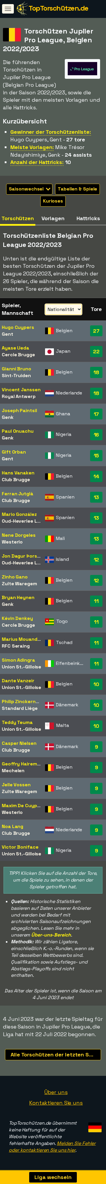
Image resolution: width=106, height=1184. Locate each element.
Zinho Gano (15, 577)
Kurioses (53, 201)
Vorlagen (53, 218)
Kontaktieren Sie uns (56, 1102)
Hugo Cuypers (18, 327)
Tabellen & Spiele (77, 189)
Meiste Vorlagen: (32, 147)
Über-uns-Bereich (51, 935)
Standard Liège (20, 708)
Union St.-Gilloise (21, 667)
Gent (7, 334)
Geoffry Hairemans (23, 764)
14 (96, 476)
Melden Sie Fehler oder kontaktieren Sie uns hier (52, 1146)
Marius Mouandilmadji (27, 639)
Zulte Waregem (19, 584)
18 (96, 372)
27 (96, 330)
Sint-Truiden (16, 375)
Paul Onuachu (18, 431)
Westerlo (12, 542)
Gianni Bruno (16, 369)
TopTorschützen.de (58, 8)
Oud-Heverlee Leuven (26, 521)
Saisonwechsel (27, 189)
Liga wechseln (53, 1177)
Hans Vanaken (18, 473)
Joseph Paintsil (19, 410)
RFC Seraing (16, 646)
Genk (8, 417)
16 (96, 434)
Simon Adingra (18, 660)
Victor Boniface (20, 847)
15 (96, 455)
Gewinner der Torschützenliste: (50, 131)
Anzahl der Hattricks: (37, 162)
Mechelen (13, 770)
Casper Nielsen (19, 743)
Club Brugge (16, 479)
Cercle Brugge (18, 355)
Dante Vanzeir (18, 681)
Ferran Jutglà (17, 494)
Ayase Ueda (15, 348)
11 (96, 601)
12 (96, 559)
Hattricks (88, 218)
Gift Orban (14, 452)
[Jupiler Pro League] (82, 73)
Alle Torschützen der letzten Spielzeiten (56, 1054)
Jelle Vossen (16, 785)
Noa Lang (12, 826)
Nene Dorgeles (19, 535)
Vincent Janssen (21, 390)
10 (96, 684)
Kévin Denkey (17, 618)
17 (96, 414)
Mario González (19, 514)
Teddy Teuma (17, 722)
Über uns (55, 1092)
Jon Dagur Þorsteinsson (29, 556)
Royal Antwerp (19, 396)
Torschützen (17, 218)
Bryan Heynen (18, 597)
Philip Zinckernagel (23, 701)
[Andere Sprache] (94, 1125)
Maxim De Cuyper (22, 805)
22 (96, 351)
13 (96, 497)
